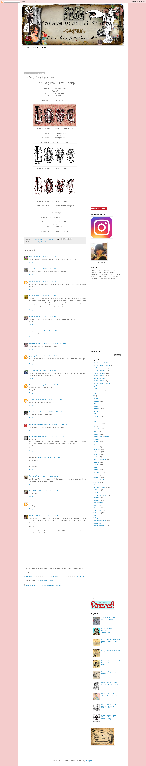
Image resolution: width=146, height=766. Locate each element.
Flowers (96, 442)
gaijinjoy (33, 356)
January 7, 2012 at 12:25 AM (46, 385)
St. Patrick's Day (100, 495)
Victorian (55, 242)
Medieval (96, 462)
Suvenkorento (34, 412)
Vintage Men (97, 523)
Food (94, 444)
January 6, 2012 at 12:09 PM (44, 370)
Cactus (95, 406)
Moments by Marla (36, 343)
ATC (94, 396)
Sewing (95, 492)
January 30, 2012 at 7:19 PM (52, 436)
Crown (95, 421)
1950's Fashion (99, 376)
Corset (95, 419)
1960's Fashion (99, 378)
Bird (94, 403)
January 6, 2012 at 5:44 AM (45, 296)
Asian (95, 393)
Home (55, 576)
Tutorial (96, 508)
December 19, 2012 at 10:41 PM (47, 503)
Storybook (96, 500)
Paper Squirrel (35, 436)
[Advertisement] (106, 105)
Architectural (98, 391)
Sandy (31, 316)
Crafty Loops (34, 399)
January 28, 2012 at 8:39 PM (55, 424)
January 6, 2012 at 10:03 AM (54, 343)
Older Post (81, 576)
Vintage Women (98, 526)
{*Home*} (27, 47)
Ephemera (96, 434)
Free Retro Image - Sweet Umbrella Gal (109, 694)
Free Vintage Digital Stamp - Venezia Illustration (109, 706)
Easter (95, 431)
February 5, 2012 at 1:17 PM (51, 476)
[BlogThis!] (64, 239)
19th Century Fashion (101, 383)
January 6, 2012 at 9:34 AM (48, 331)
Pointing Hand (98, 480)
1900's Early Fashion (101, 365)
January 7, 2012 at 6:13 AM (51, 399)
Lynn (30, 370)
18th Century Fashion (101, 363)
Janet (31, 281)
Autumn (95, 398)
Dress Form (97, 429)
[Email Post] (58, 239)
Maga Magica (33, 491)
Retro (95, 485)
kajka (31, 269)
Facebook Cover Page (101, 437)
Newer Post (28, 576)
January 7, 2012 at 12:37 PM (51, 412)
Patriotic (96, 477)
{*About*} (36, 47)
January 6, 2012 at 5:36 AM (45, 281)
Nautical (96, 470)
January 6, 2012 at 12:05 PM (48, 356)
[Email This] (62, 239)
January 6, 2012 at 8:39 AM (45, 316)
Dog (94, 426)
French (95, 447)
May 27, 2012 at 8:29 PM (48, 491)
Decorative (97, 424)
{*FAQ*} (45, 47)
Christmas (96, 409)
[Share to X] (67, 239)
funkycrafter (34, 476)
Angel (95, 386)
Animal (95, 388)
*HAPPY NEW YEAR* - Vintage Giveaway (109, 618)
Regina (31, 515)
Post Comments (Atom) (44, 580)
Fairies (96, 439)
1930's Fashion (99, 370)
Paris (95, 475)
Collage (96, 416)
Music (95, 467)
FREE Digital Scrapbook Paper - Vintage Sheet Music (110, 641)
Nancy (31, 296)
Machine (96, 457)
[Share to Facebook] (69, 239)
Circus (95, 411)
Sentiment (35, 242)
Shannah (32, 385)
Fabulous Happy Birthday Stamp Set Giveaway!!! (109, 630)
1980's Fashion (99, 381)
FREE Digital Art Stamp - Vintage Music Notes (110, 651)
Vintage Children (99, 520)
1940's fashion (99, 373)
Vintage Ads (97, 518)
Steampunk (96, 498)
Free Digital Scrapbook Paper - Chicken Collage (110, 662)
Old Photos (97, 472)
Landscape (96, 454)
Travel (95, 505)
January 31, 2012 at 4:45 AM (48, 457)
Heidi (31, 256)
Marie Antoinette (99, 459)
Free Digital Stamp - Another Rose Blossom (109, 683)
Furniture (96, 449)
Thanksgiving (98, 503)
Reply (31, 262)
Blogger (89, 761)
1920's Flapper (99, 368)
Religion (96, 482)
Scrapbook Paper (99, 487)
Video (95, 515)
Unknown (32, 503)
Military (96, 464)
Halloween (96, 452)
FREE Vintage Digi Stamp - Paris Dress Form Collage (109, 717)
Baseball (96, 401)
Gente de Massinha (36, 424)
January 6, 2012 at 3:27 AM (45, 256)
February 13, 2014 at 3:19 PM (46, 515)
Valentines (45, 242)
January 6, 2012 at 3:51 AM (45, 269)
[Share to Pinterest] (71, 239)
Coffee (95, 414)
